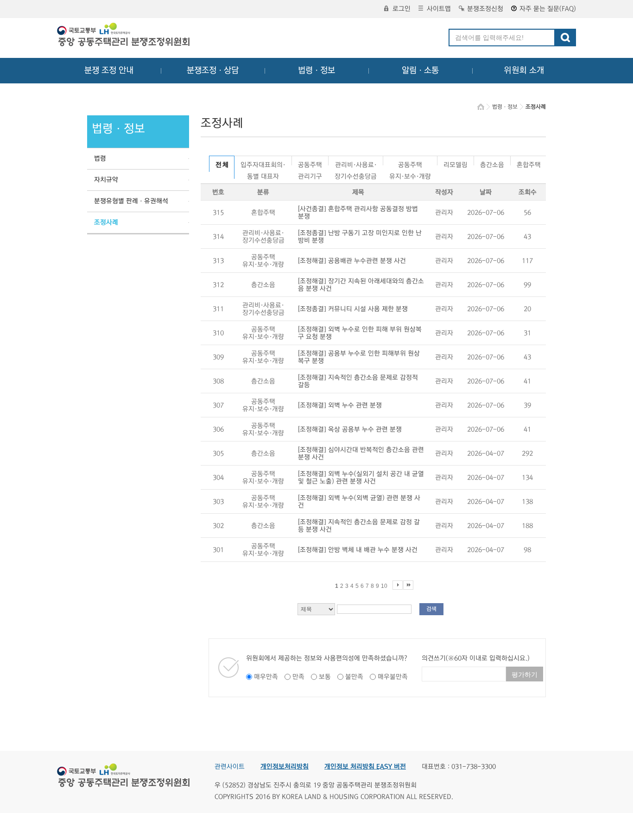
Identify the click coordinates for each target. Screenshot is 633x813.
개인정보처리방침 (284, 766)
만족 (298, 677)
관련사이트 (230, 766)
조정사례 (106, 222)
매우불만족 (393, 677)
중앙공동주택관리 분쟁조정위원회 (124, 36)
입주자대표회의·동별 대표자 (263, 163)
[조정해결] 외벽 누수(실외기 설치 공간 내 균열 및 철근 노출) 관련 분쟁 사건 (361, 477)
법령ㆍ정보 (316, 70)
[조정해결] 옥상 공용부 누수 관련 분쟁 (350, 429)
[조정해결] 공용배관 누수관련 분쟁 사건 (352, 261)
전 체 (221, 165)
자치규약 (106, 179)
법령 (100, 158)
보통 (325, 677)
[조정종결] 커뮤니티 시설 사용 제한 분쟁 (353, 309)
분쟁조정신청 (485, 9)
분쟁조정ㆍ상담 (213, 70)
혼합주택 (529, 163)
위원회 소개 (524, 70)
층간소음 (492, 163)
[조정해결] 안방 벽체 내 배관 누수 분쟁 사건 (358, 550)
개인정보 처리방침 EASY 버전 (365, 766)
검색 (431, 609)
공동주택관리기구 (310, 163)
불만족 (354, 677)
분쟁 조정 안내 (108, 70)
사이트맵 (439, 9)
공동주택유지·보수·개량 (410, 163)
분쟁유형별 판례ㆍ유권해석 (131, 201)
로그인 (401, 9)
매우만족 (266, 677)
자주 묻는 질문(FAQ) (547, 9)
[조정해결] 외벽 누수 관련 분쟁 (340, 405)
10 (384, 586)
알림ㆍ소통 (420, 70)
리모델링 (455, 163)
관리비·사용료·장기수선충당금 (356, 163)
